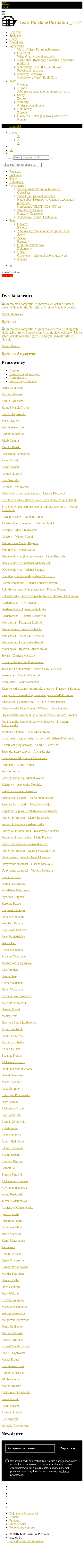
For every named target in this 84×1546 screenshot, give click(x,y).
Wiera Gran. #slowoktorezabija (36, 56)
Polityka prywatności (22, 1527)
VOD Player (5, 5)
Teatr (12, 81)
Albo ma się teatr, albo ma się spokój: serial (43, 91)
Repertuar (15, 32)
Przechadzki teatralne (30, 70)
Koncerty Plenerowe (30, 74)
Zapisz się (67, 1448)
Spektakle (15, 35)
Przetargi (14, 1520)
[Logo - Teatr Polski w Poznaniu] (42, 25)
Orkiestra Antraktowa (30, 105)
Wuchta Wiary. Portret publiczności (39, 49)
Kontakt (22, 119)
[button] (9, 153)
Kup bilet (15, 126)
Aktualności (16, 42)
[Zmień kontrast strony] (9, 146)
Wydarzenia (16, 46)
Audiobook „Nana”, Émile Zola (37, 77)
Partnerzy (23, 102)
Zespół (21, 98)
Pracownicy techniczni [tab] (23, 381)
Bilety (13, 39)
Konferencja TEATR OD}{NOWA (39, 67)
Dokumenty (24, 109)
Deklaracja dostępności (23, 1513)
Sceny (21, 95)
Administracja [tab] (18, 377)
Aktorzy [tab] (14, 370)
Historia (22, 88)
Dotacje (22, 112)
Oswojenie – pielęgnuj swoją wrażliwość (42, 116)
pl (11, 150)
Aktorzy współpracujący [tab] (24, 374)
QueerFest (23, 53)
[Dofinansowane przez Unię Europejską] (3, 14)
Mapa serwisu (18, 1524)
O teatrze (22, 84)
